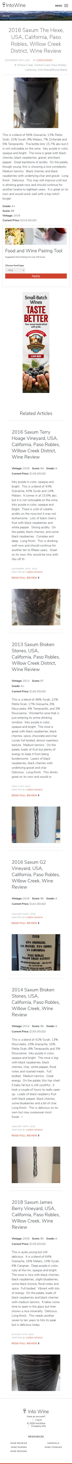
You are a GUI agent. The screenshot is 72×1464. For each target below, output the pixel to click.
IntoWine (16, 5)
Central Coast (42, 65)
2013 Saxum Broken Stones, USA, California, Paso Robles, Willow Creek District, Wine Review (36, 657)
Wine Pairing (19, 1447)
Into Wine (38, 1411)
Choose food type (14, 265)
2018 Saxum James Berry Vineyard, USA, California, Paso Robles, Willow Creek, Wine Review (36, 1214)
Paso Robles (59, 65)
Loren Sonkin (44, 60)
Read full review (24, 577)
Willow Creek (25, 65)
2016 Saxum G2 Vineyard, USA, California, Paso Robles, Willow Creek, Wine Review (36, 874)
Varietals (53, 1443)
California (30, 70)
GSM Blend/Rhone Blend (52, 70)
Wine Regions (18, 1451)
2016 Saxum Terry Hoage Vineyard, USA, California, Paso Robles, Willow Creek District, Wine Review (36, 444)
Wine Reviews (18, 1443)
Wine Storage (53, 1447)
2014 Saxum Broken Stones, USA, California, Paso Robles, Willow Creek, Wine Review (36, 1002)
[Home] (4, 4)
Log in (38, 1419)
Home (6, 16)
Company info (38, 1426)
